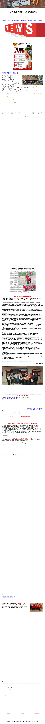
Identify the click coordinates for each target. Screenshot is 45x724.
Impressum (40, 20)
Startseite (4, 20)
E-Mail (36, 721)
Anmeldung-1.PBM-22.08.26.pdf (9, 72)
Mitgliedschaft (23, 20)
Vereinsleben (29, 20)
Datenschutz (37, 713)
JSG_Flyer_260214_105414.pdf (34, 408)
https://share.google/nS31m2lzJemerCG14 (9, 398)
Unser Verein (10, 20)
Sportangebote (16, 20)
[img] (22, 4)
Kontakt (35, 20)
